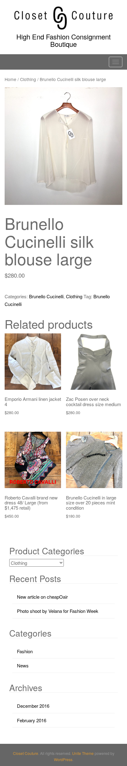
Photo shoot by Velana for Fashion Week (57, 611)
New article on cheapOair (42, 596)
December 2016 (33, 706)
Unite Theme (83, 753)
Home (10, 79)
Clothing (28, 79)
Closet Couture (25, 753)
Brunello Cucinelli (46, 296)
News (23, 665)
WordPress (63, 759)
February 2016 (31, 720)
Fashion (25, 651)
